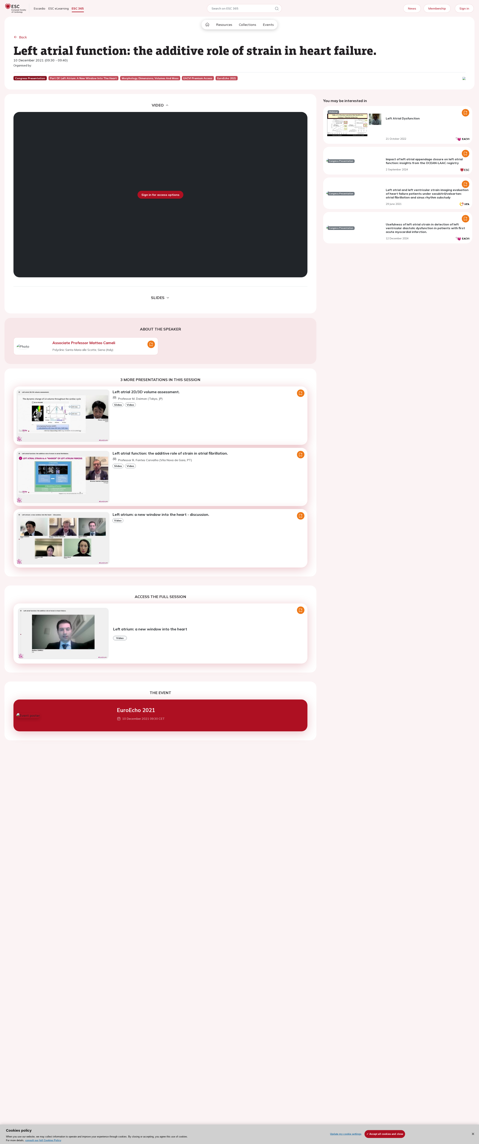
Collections (247, 24)
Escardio (39, 8)
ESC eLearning (58, 8)
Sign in (464, 8)
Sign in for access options (160, 195)
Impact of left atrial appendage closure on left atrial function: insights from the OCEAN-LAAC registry (424, 161)
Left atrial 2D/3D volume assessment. (146, 391)
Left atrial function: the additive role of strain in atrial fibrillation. (170, 453)
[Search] (277, 9)
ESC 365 (78, 8)
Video (130, 404)
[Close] (473, 1134)
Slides (118, 404)
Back (23, 37)
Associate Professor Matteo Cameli (83, 342)
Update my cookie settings (345, 1134)
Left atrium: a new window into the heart (150, 629)
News (412, 8)
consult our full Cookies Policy (43, 1140)
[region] (239, 1134)
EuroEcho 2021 (136, 710)
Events (268, 24)
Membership (437, 8)
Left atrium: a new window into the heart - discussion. (160, 514)
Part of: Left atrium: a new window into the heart (83, 78)
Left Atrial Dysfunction (403, 118)
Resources (224, 24)
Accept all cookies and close (386, 1134)
